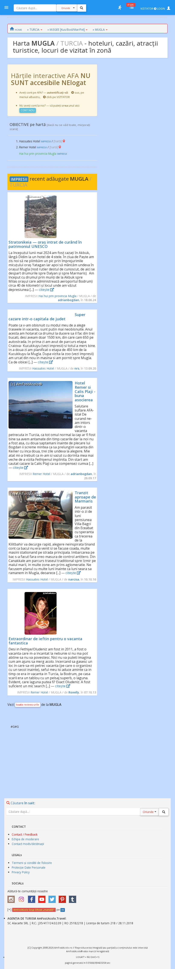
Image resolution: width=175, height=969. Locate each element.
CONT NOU (28, 110)
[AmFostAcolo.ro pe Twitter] (53, 898)
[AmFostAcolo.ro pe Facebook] (32, 898)
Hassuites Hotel (43, 368)
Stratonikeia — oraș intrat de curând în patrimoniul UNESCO (45, 244)
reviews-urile (27, 704)
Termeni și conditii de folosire (32, 863)
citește (44, 289)
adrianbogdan (68, 300)
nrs (76, 368)
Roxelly (74, 692)
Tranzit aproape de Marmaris (85, 497)
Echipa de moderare (25, 839)
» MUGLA (99, 29)
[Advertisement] (87, 759)
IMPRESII (19, 179)
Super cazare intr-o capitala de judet (47, 316)
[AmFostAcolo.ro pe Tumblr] (73, 898)
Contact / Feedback (25, 834)
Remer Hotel (41, 474)
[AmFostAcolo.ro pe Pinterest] (63, 898)
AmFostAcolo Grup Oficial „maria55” (33, 909)
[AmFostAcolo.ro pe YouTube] (43, 898)
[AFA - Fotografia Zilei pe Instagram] (22, 898)
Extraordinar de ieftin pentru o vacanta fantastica (45, 641)
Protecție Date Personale (28, 867)
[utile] (119, 7)
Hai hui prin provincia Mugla (57, 296)
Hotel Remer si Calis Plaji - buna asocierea (85, 391)
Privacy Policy (21, 872)
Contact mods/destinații (28, 844)
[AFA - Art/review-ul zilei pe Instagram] (12, 898)
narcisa (73, 579)
